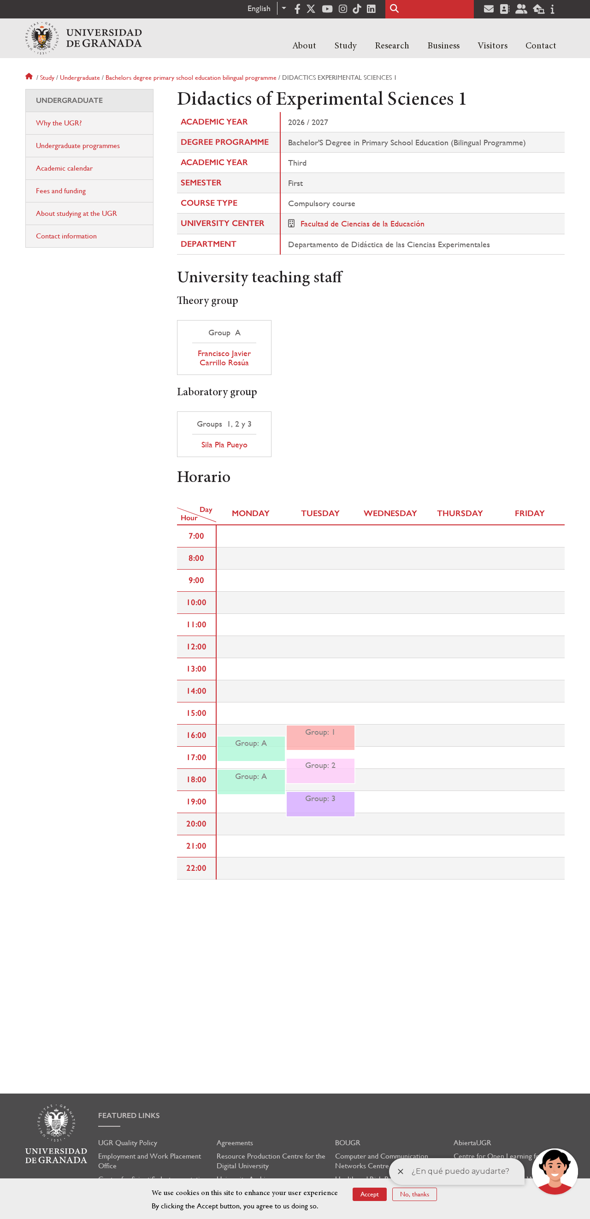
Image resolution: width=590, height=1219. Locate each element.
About (304, 46)
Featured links (129, 1115)
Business (443, 46)
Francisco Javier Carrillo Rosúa (224, 358)
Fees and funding (61, 190)
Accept (369, 1194)
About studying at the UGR (76, 213)
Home (30, 77)
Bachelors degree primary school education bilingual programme (191, 77)
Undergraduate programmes (78, 145)
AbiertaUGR (472, 1142)
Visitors (492, 46)
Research (392, 46)
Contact (540, 46)
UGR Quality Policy (127, 1142)
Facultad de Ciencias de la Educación (363, 223)
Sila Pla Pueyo (224, 444)
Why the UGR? (59, 123)
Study (346, 46)
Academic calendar (64, 168)
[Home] (83, 38)
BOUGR (347, 1142)
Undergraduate (80, 77)
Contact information (66, 236)
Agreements (235, 1142)
